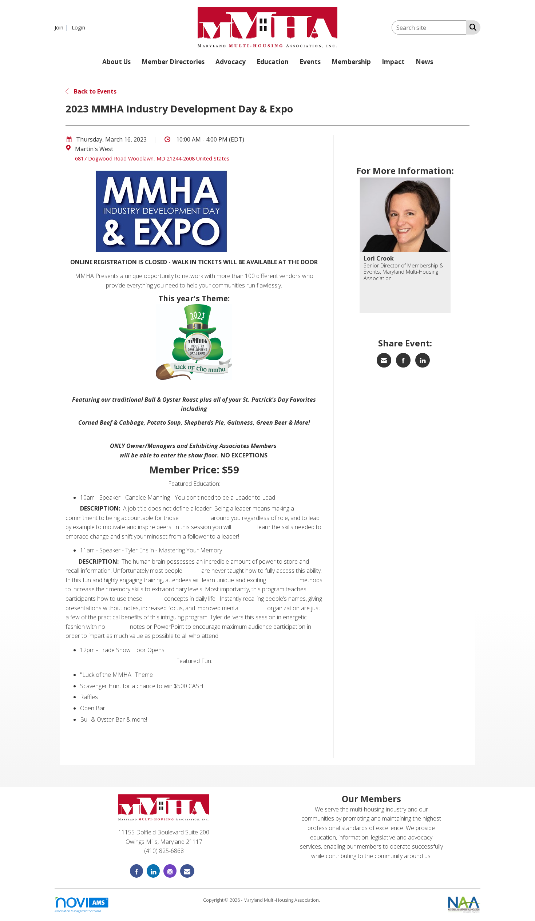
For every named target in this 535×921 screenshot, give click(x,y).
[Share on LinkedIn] (422, 360)
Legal (326, 900)
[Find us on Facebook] (136, 871)
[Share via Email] (384, 360)
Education (273, 61)
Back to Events (94, 91)
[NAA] (464, 904)
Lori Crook (379, 258)
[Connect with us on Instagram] (170, 871)
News (424, 61)
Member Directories (173, 61)
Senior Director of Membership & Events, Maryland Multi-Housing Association (403, 271)
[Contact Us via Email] (187, 871)
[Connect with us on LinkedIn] (153, 871)
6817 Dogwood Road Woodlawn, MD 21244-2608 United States (152, 158)
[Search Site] (471, 26)
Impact (393, 61)
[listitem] (62, 27)
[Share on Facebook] (403, 360)
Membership (351, 61)
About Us (116, 61)
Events (310, 61)
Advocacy (230, 61)
